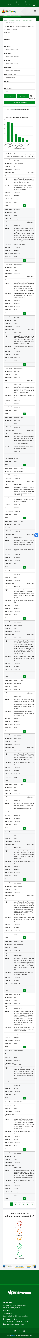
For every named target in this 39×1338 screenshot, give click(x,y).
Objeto (7, 81)
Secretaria (8, 53)
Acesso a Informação (14, 20)
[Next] (32, 1204)
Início (5, 20)
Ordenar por (8, 88)
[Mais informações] (24, 205)
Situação (7, 60)
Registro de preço (10, 74)
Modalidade (8, 67)
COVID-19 (32, 98)
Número (7, 39)
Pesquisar (11, 96)
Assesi (13, 1335)
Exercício (8, 46)
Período (7, 32)
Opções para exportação (20, 102)
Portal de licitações (27, 20)
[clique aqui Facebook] (19, 1330)
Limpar (23, 96)
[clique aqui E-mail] (15, 1330)
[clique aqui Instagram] (23, 1330)
